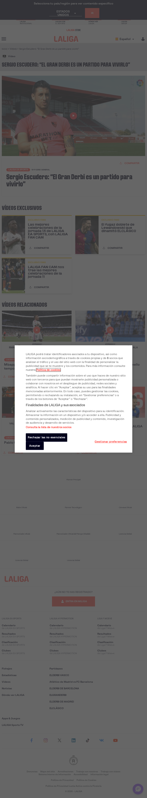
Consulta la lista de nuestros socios (48, 427)
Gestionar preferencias (111, 441)
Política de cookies (48, 369)
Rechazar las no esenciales (46, 437)
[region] (73, 399)
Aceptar (34, 445)
